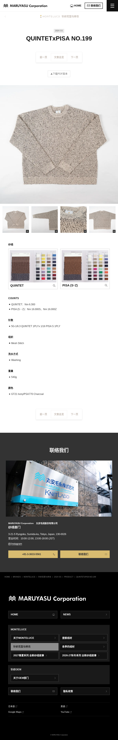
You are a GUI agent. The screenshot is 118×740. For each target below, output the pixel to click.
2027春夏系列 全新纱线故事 (28, 655)
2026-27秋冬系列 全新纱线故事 (79, 655)
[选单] (112, 5)
